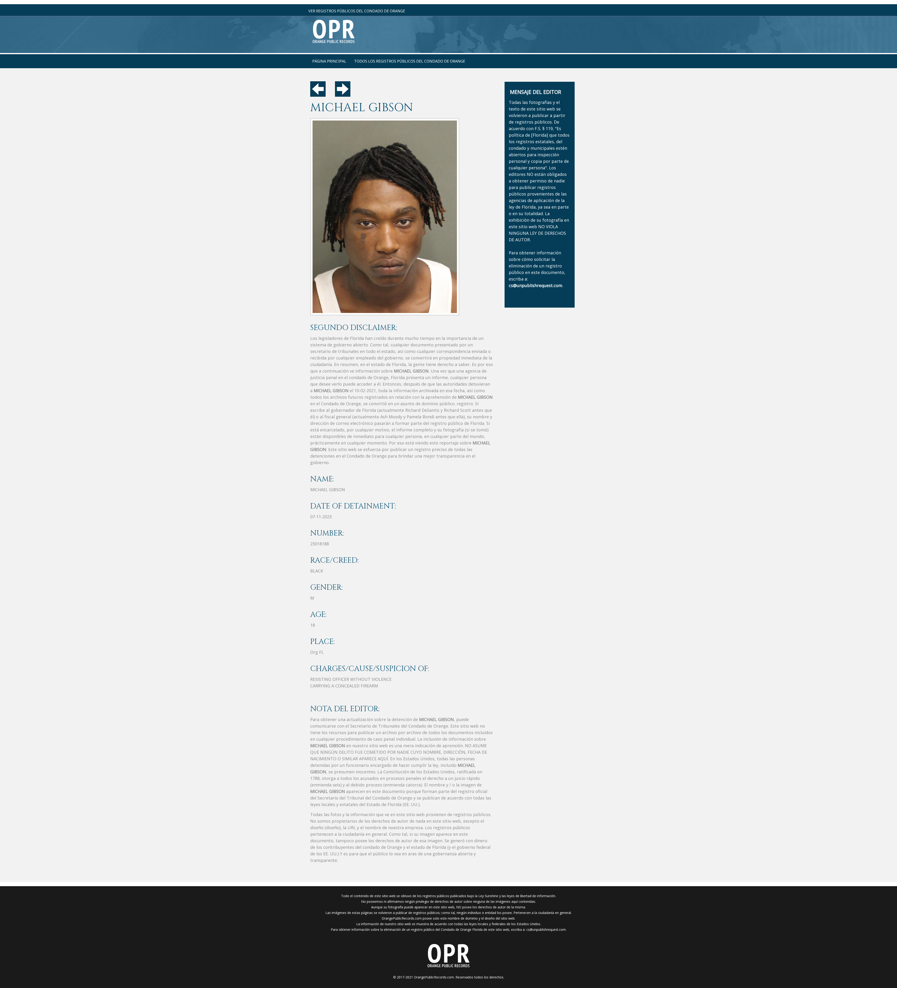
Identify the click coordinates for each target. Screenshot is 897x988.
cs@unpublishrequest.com (546, 929)
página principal (329, 61)
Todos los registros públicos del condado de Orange (409, 61)
